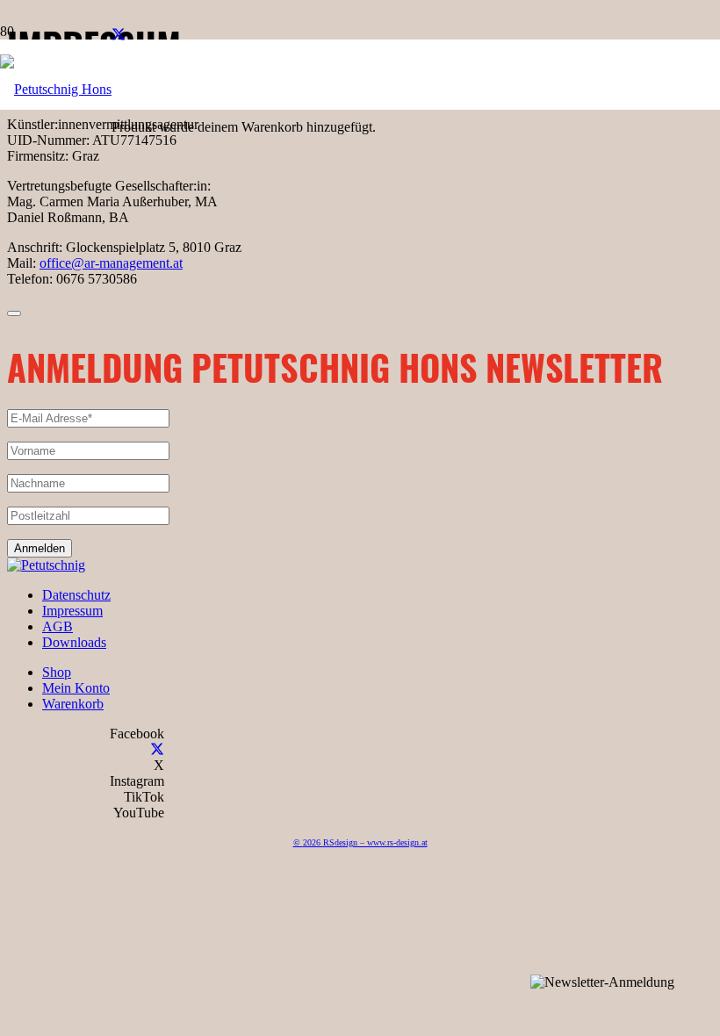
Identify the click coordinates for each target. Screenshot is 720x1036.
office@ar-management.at (111, 262)
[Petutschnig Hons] (56, 89)
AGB (57, 626)
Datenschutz (76, 594)
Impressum (72, 610)
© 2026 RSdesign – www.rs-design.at (360, 842)
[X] (119, 35)
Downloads (74, 642)
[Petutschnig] (46, 565)
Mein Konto (76, 687)
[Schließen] (14, 313)
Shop (56, 672)
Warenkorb (73, 703)
